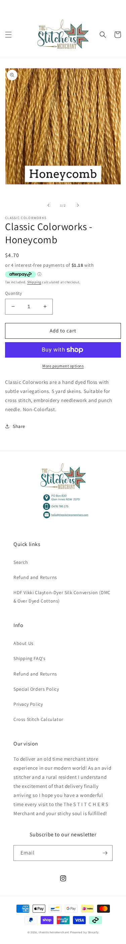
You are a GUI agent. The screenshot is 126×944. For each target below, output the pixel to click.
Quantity (13, 293)
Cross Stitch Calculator (38, 719)
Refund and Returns (35, 577)
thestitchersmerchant (54, 932)
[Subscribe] (104, 853)
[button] (8, 34)
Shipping (34, 282)
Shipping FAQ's (29, 658)
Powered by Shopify (84, 932)
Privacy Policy (28, 704)
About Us (23, 643)
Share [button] (19, 426)
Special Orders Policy (36, 689)
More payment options (63, 365)
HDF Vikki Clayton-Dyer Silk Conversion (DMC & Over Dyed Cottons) (62, 596)
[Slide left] (48, 205)
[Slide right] (78, 205)
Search (20, 562)
